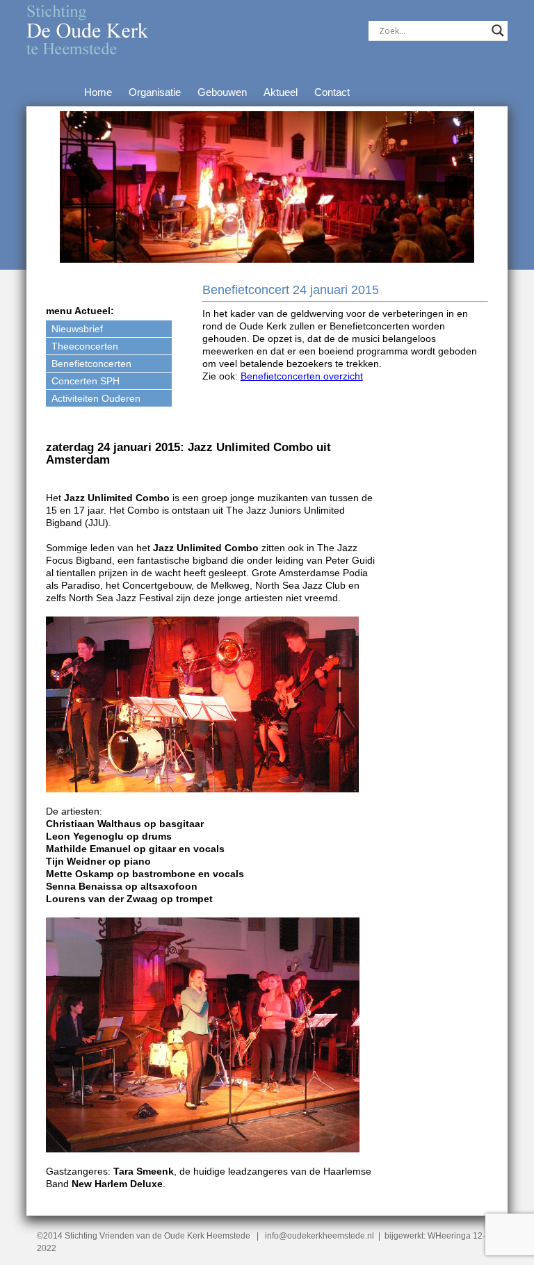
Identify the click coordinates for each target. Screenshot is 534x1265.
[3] (259, 251)
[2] (245, 251)
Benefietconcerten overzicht (302, 376)
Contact (332, 92)
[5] (288, 251)
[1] (230, 251)
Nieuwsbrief (77, 328)
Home (98, 92)
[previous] (78, 187)
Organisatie (155, 92)
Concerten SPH (85, 380)
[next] (456, 187)
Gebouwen (222, 92)
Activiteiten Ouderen (95, 398)
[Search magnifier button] (498, 30)
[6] (303, 251)
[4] (274, 251)
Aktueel (281, 92)
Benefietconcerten (91, 363)
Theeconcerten (84, 346)
